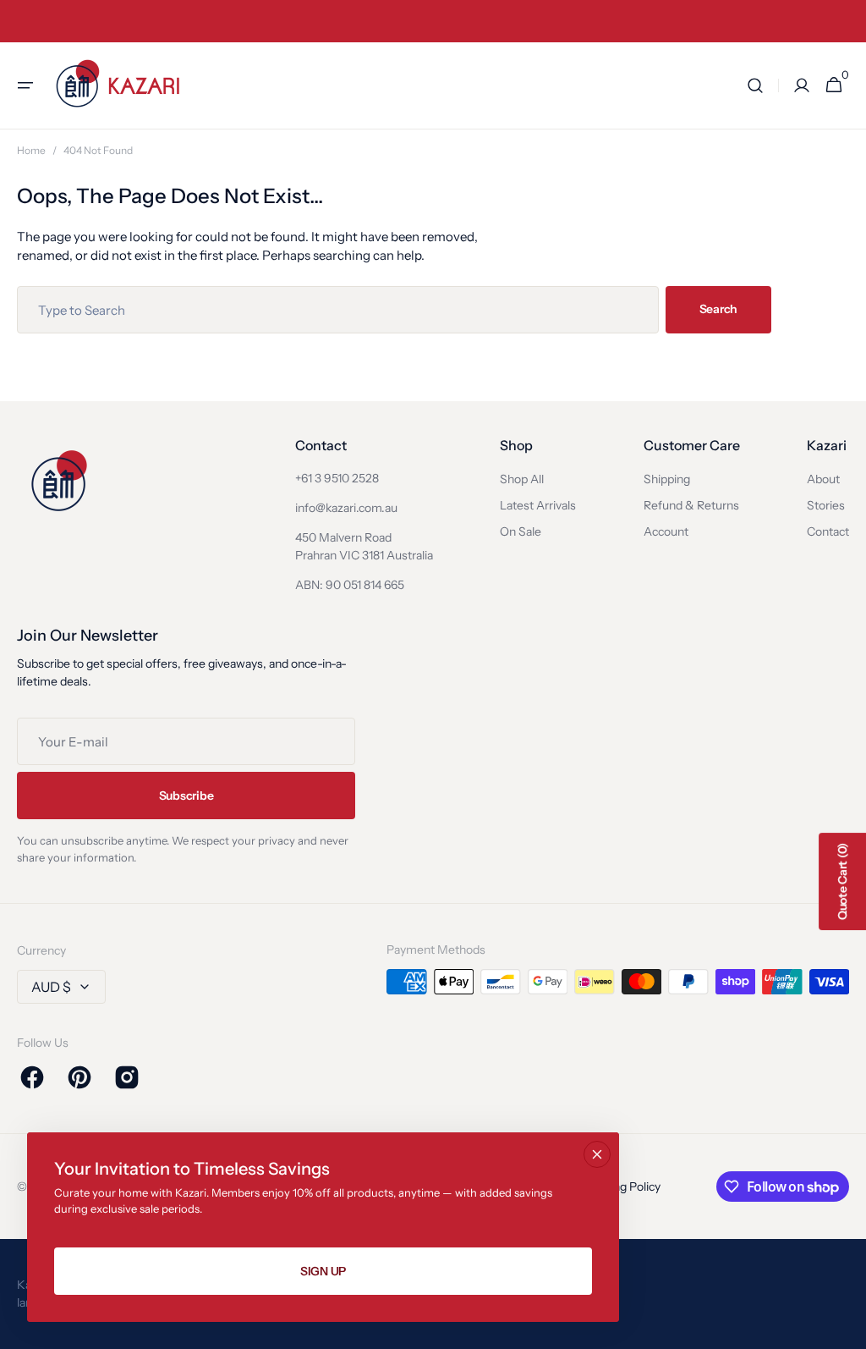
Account (666, 531)
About (823, 479)
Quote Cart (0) (842, 881)
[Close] (597, 1154)
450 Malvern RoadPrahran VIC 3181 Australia (364, 546)
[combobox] (338, 309)
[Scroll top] (845, 1328)
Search (718, 309)
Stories (826, 505)
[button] (25, 85)
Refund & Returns (691, 505)
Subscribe (186, 795)
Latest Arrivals (538, 505)
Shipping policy (620, 1186)
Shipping (667, 479)
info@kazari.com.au (346, 507)
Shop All (522, 479)
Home (31, 150)
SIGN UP (323, 1271)
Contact (828, 531)
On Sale (520, 531)
